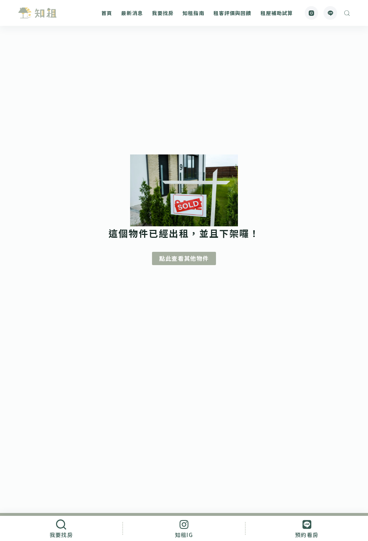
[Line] (330, 13)
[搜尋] (347, 13)
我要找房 (163, 13)
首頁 (106, 13)
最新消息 (132, 13)
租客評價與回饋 (232, 13)
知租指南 (193, 13)
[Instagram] (311, 13)
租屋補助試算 (277, 13)
